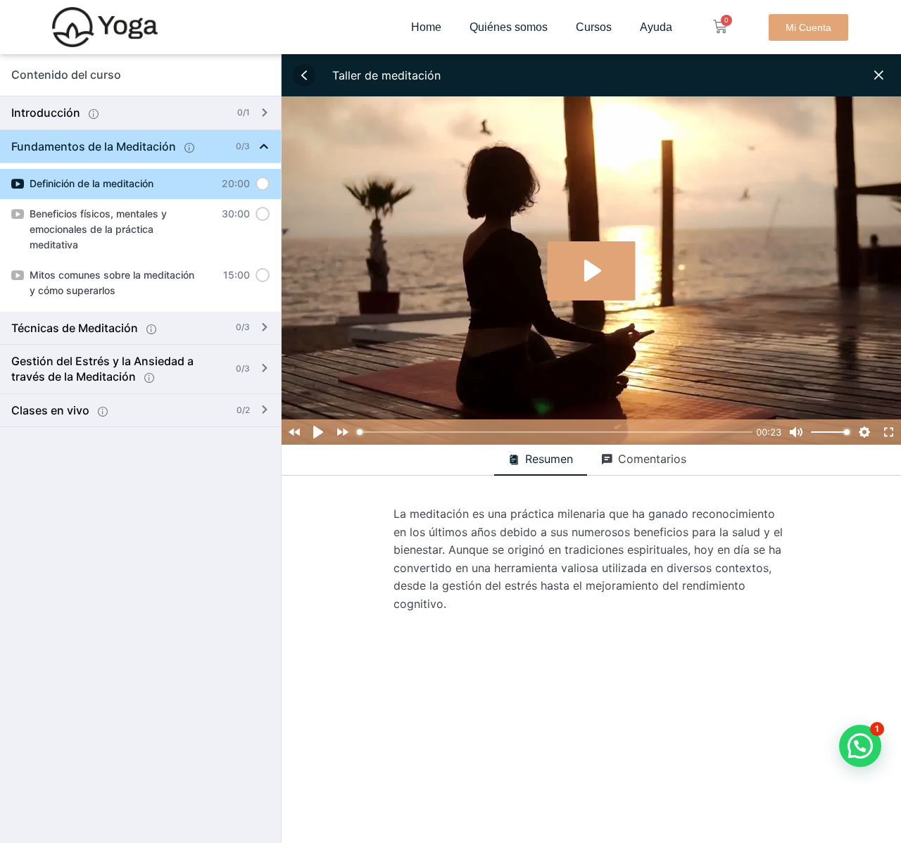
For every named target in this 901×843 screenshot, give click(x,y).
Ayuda (656, 27)
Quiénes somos (509, 27)
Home (426, 27)
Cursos (594, 27)
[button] (860, 746)
